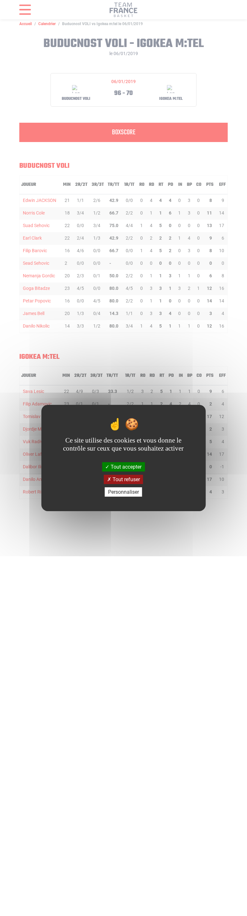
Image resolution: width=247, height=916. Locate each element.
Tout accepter (125, 466)
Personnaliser (123, 492)
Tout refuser (125, 479)
